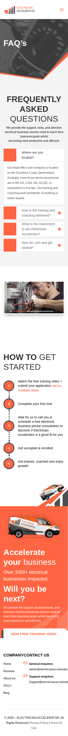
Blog (6, 692)
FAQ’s (7, 685)
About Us (9, 678)
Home (7, 663)
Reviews (9, 671)
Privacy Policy (39, 722)
